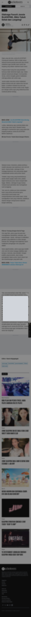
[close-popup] (27, 294)
